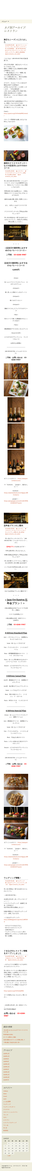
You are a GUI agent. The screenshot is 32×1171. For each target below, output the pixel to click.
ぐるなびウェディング (12, 882)
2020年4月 (6, 1061)
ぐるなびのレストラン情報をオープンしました (15, 952)
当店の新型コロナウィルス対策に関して (14, 1040)
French (5, 1096)
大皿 (14, 532)
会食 (24, 173)
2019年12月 (6, 1064)
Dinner (5, 1093)
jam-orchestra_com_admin (13, 54)
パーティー (19, 530)
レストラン (23, 47)
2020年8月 (6, 1059)
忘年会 (22, 532)
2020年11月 (6, 1056)
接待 (10, 174)
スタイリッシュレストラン (10, 1112)
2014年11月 (6, 1074)
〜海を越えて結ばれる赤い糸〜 (11, 1042)
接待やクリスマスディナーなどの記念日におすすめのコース (15, 165)
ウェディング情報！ (12, 878)
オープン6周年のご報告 (9, 1037)
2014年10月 (6, 1077)
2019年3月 (6, 1069)
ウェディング (20, 881)
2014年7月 (6, 1080)
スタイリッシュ (16, 50)
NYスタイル (8, 50)
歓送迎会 (11, 48)
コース (13, 530)
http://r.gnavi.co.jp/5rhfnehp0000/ (14, 991)
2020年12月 (6, 1053)
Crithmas (5, 1091)
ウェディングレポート (9, 1107)
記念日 (14, 174)
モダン (17, 47)
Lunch (4, 1099)
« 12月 (8, 1155)
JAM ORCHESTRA (21, 48)
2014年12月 (6, 1072)
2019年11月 (6, 1066)
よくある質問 (7, 1101)
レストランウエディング (10, 1122)
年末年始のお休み (8, 1034)
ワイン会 (5, 1125)
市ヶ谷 (7, 48)
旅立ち (17, 52)
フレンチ (12, 47)
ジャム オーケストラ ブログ (17, 1166)
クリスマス (6, 1109)
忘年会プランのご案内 (13, 525)
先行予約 (19, 958)
